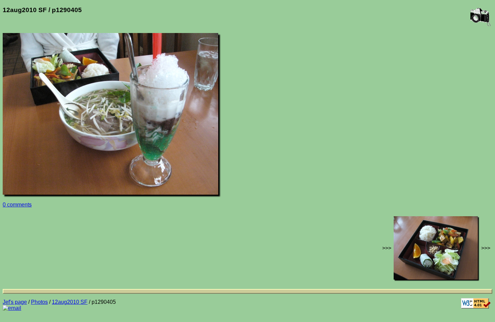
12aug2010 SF (70, 302)
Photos (39, 302)
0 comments (17, 204)
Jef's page (15, 302)
